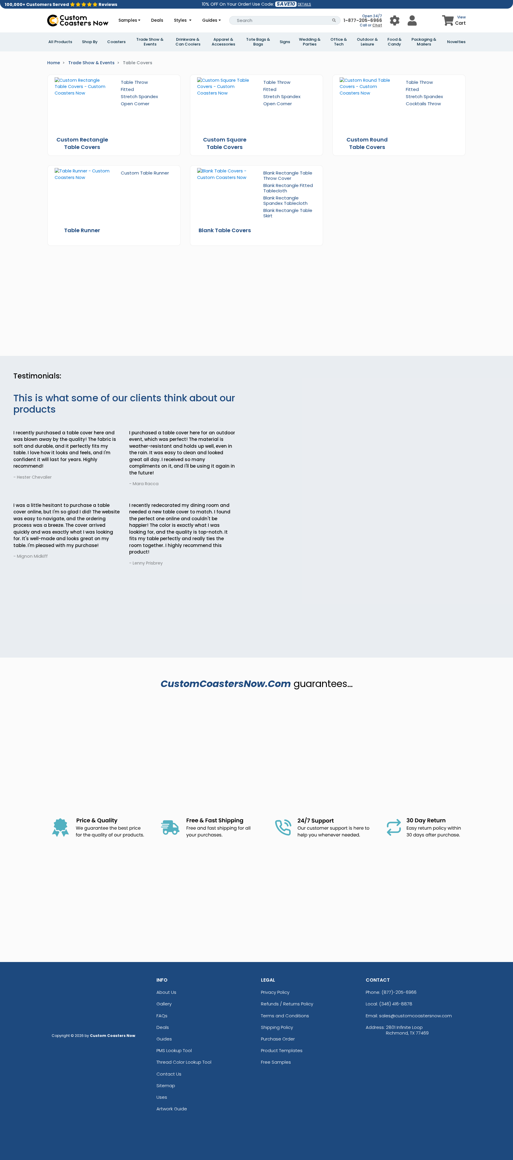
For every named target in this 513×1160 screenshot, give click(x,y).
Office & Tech (338, 42)
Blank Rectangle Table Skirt (287, 213)
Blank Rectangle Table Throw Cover (287, 175)
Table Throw (134, 82)
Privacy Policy (275, 992)
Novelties (456, 42)
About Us (166, 992)
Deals (157, 20)
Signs (285, 42)
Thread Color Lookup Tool (183, 1062)
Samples (127, 20)
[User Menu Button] (394, 20)
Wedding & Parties (310, 42)
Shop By (90, 42)
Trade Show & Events (150, 42)
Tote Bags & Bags (258, 42)
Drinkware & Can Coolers (187, 42)
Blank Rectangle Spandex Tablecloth (285, 200)
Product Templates (282, 1050)
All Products (60, 42)
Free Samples (276, 1062)
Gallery (164, 1004)
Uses (161, 1097)
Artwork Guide (171, 1109)
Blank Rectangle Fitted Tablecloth (288, 188)
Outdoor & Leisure (367, 42)
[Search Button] (334, 20)
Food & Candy (394, 42)
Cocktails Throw (423, 103)
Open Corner (135, 103)
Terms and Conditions (285, 1016)
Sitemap (165, 1085)
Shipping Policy (277, 1027)
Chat (377, 25)
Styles (181, 20)
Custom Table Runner (145, 173)
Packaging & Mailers (423, 42)
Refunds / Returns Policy (287, 1004)
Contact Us (168, 1074)
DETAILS (304, 4)
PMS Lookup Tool (174, 1050)
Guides (209, 20)
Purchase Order (278, 1039)
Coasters (116, 42)
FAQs (161, 1016)
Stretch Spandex (139, 96)
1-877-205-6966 (362, 20)
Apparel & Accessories (223, 42)
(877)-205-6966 (399, 992)
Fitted (127, 89)
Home (53, 63)
